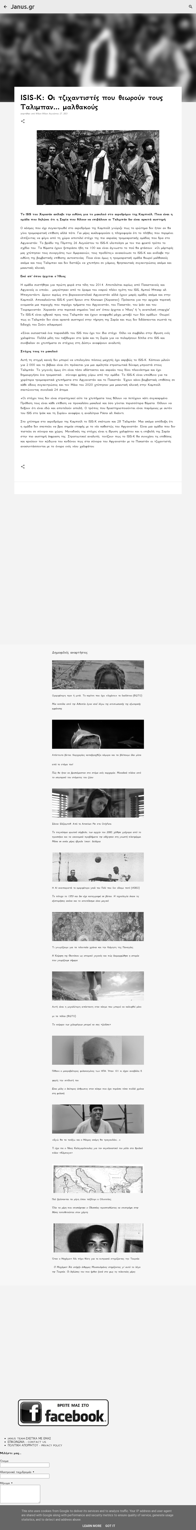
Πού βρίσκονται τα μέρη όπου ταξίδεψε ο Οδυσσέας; (82, 1199)
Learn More (91, 1526)
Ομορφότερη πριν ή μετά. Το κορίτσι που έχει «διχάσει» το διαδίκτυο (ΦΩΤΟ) (97, 695)
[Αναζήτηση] (190, 6)
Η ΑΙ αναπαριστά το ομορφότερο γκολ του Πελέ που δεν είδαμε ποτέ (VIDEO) (96, 887)
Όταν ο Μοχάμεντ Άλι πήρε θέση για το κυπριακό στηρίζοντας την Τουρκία (95, 1258)
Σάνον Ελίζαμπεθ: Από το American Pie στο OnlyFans (81, 823)
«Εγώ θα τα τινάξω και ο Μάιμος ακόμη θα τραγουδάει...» (86, 1139)
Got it (110, 1526)
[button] (22, 121)
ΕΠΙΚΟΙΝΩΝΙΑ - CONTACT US (27, 1442)
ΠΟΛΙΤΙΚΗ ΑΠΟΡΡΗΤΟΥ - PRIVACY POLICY (35, 1445)
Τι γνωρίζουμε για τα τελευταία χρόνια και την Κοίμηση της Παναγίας (92, 947)
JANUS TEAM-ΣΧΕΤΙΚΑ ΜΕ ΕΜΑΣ (29, 1438)
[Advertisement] (98, 526)
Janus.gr (23, 6)
